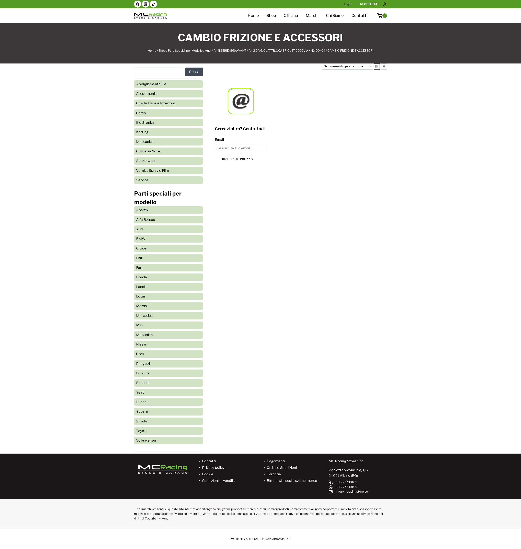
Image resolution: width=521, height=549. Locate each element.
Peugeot (143, 364)
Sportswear (146, 161)
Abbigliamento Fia (151, 84)
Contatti (359, 15)
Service (142, 180)
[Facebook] (137, 4)
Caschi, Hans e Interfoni (155, 103)
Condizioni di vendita (218, 481)
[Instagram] (145, 4)
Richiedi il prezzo (237, 159)
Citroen (142, 248)
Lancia (141, 287)
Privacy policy (213, 468)
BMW (141, 239)
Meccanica (144, 142)
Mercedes (144, 316)
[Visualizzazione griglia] (377, 66)
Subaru (142, 411)
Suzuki (141, 421)
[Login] (385, 4)
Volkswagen (146, 440)
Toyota (142, 431)
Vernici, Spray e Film (152, 170)
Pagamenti (276, 461)
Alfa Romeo (145, 220)
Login (348, 4)
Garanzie (274, 474)
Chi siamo (335, 15)
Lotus (141, 296)
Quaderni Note (148, 151)
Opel (140, 354)
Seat (140, 392)
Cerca (194, 72)
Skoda (141, 402)
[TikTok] (153, 4)
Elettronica (145, 122)
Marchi (312, 15)
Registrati (369, 4)
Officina (291, 15)
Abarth (142, 210)
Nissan (141, 344)
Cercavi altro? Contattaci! (240, 128)
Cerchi (141, 113)
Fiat (139, 258)
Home (253, 15)
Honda (141, 277)
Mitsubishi (144, 335)
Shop (271, 15)
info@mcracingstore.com (353, 491)
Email (219, 140)
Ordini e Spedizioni (282, 468)
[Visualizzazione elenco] (384, 66)
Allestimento (147, 94)
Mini (139, 325)
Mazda (141, 306)
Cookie (207, 474)
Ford (139, 268)
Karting (142, 132)
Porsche (143, 373)
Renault (142, 383)
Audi (139, 229)
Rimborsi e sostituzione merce (292, 481)
